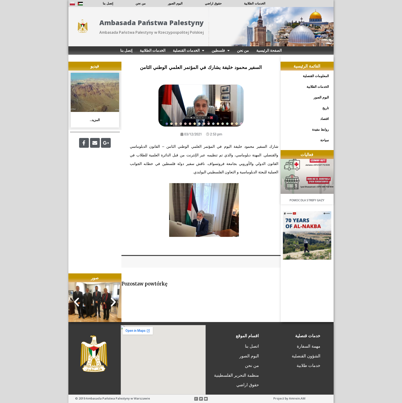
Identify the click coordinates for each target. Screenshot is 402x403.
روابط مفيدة (320, 129)
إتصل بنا (108, 3)
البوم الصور (175, 3)
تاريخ (325, 108)
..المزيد (95, 120)
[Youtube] (206, 399)
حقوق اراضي (213, 3)
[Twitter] (201, 399)
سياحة (324, 140)
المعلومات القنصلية (316, 76)
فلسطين (218, 50)
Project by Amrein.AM (289, 398)
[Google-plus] (106, 143)
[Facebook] (84, 143)
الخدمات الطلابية (254, 3)
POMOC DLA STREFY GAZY (307, 200)
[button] (76, 302)
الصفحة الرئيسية (269, 50)
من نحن (141, 3)
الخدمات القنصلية (186, 50)
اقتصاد (324, 119)
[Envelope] (95, 143)
